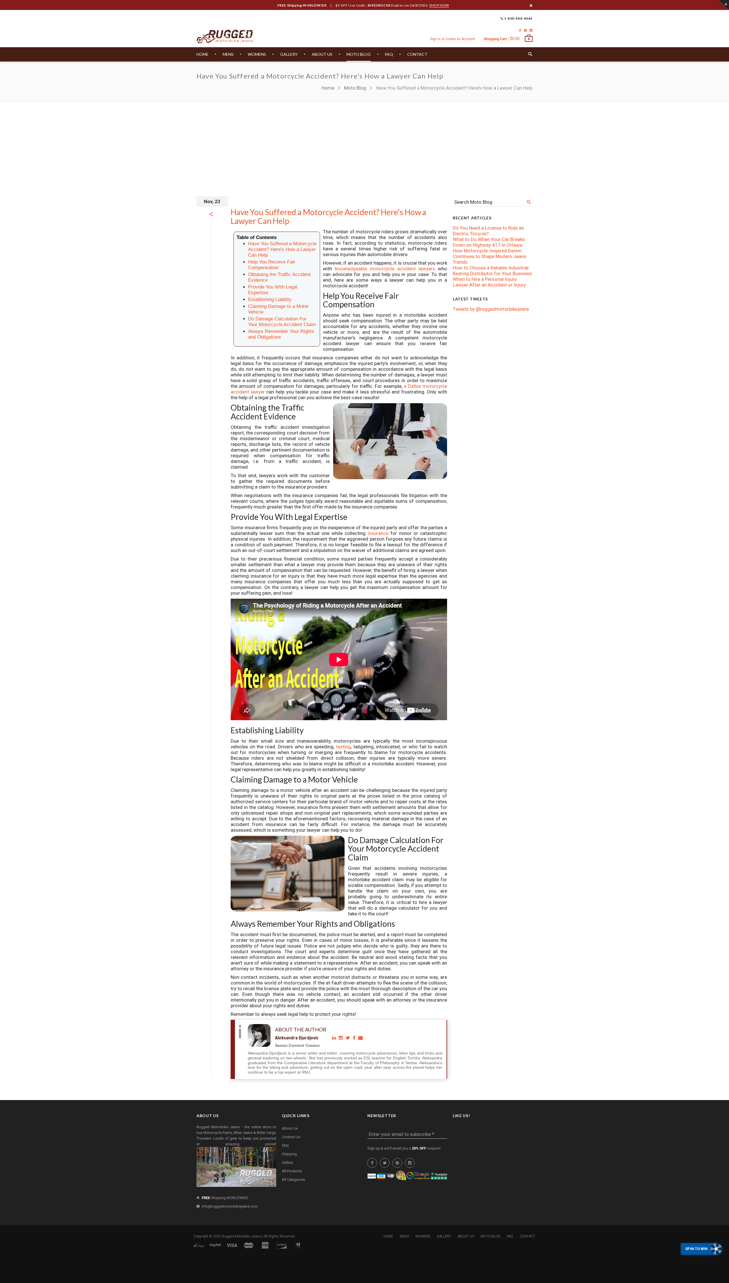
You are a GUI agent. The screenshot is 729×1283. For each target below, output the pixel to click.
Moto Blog (355, 88)
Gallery (287, 1162)
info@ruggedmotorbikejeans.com (230, 1206)
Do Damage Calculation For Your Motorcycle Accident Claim (282, 321)
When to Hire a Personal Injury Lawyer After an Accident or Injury (489, 282)
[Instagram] (531, 30)
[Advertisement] (364, 145)
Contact (527, 1236)
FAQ (285, 1145)
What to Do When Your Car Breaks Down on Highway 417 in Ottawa (489, 242)
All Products (292, 1171)
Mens (404, 1236)
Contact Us (291, 1137)
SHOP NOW (439, 5)
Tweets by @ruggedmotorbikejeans (491, 309)
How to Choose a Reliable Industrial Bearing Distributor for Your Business (492, 270)
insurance (379, 533)
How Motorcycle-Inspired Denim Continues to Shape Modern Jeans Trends (489, 256)
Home (328, 88)
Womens (422, 1236)
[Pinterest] (525, 30)
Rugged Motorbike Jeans (241, 1236)
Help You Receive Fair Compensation (271, 264)
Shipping (289, 1154)
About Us (290, 1128)
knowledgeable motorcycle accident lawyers (385, 268)
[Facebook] (520, 30)
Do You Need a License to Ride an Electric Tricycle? (488, 230)
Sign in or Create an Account (452, 39)
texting (343, 746)
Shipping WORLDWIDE (225, 1198)
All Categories (293, 1179)
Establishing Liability (270, 299)
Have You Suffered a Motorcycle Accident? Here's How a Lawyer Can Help (328, 216)
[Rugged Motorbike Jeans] (224, 37)
